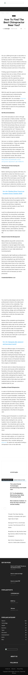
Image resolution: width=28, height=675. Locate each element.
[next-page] (5, 508)
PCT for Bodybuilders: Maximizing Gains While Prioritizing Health (17, 495)
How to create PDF (15, 581)
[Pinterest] (13, 32)
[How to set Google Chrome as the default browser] (5, 568)
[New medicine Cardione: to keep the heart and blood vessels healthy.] (5, 502)
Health (7, 13)
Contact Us (7, 668)
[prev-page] (3, 508)
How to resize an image (16, 573)
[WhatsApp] (17, 32)
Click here (23, 98)
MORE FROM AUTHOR (19, 480)
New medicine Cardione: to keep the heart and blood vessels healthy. (18, 502)
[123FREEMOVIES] (5, 595)
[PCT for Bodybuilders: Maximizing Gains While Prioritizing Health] (5, 495)
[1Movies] (5, 610)
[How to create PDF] (5, 583)
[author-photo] (14, 470)
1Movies (13, 608)
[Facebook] (6, 32)
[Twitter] (10, 32)
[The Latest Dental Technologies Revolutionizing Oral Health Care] (5, 486)
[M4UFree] (5, 603)
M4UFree (13, 601)
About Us (13, 668)
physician (4, 442)
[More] (21, 32)
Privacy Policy (20, 668)
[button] (2, 9)
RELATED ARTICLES (7, 480)
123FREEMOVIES (15, 593)
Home (3, 13)
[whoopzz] (14, 3)
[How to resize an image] (5, 575)
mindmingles (7, 28)
